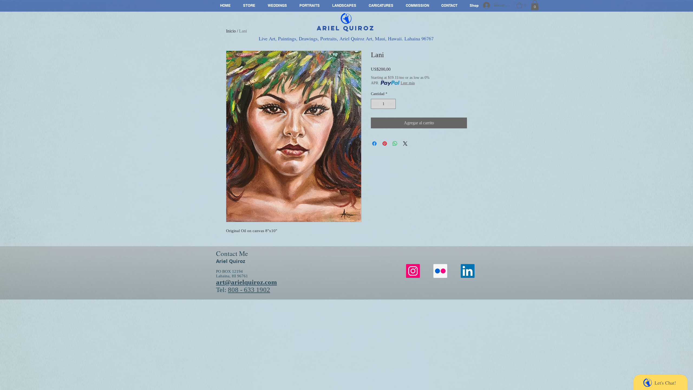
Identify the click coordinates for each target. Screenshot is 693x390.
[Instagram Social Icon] (413, 271)
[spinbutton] (383, 104)
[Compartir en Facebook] (374, 143)
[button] (521, 5)
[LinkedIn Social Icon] (468, 271)
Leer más (408, 83)
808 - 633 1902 (249, 289)
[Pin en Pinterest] (384, 143)
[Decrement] (375, 104)
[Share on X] (405, 143)
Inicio (231, 31)
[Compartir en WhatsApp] (395, 143)
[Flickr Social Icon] (440, 271)
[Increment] (391, 104)
